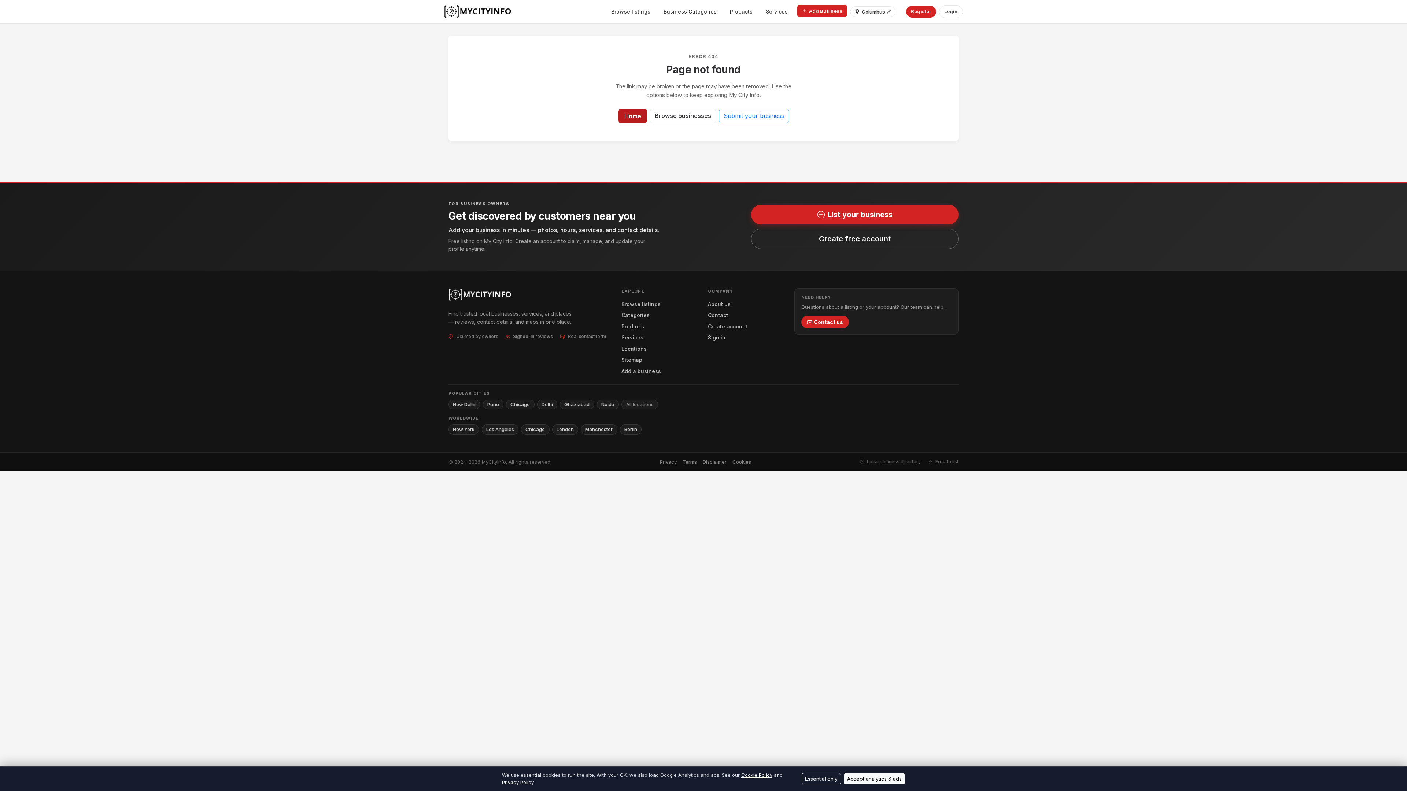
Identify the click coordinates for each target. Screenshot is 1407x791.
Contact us (828, 322)
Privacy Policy (517, 782)
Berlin (630, 429)
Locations (634, 349)
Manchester (599, 429)
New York (463, 429)
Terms (690, 462)
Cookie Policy (756, 775)
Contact (718, 315)
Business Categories (690, 11)
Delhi (547, 404)
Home (632, 116)
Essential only (821, 779)
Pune (493, 404)
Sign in (716, 337)
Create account (727, 326)
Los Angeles (500, 429)
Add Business (825, 11)
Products (741, 11)
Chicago (520, 404)
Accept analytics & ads (874, 779)
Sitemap (631, 360)
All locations (640, 404)
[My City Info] (478, 11)
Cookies (741, 462)
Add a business (641, 371)
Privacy (668, 462)
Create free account (855, 238)
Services (777, 11)
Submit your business (754, 115)
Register (921, 11)
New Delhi (464, 404)
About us (719, 304)
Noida (607, 404)
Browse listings (630, 11)
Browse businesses (683, 115)
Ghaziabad (577, 404)
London (565, 429)
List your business (860, 214)
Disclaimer (715, 462)
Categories (635, 315)
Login (950, 11)
